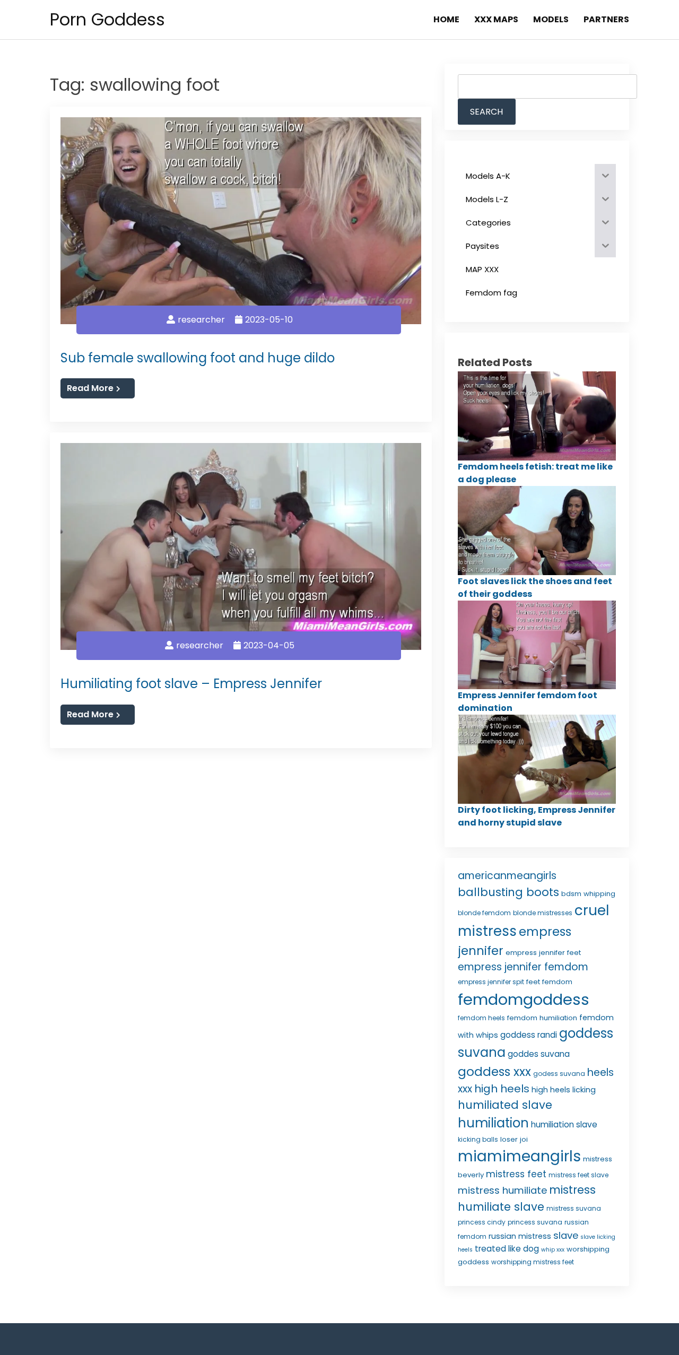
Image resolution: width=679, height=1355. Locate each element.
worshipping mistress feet (532, 1261)
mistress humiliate (502, 1190)
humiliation (493, 1123)
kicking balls (478, 1139)
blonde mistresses (542, 912)
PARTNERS (606, 19)
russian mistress (520, 1236)
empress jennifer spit (491, 981)
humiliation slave (564, 1124)
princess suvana (535, 1222)
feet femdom (549, 982)
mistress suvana (573, 1208)
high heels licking (564, 1089)
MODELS (551, 19)
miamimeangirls (519, 1156)
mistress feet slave (578, 1174)
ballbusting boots (508, 892)
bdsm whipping (588, 894)
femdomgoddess (523, 999)
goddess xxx (494, 1071)
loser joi (514, 1139)
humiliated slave (505, 1105)
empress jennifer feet (543, 953)
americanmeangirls (507, 875)
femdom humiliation (542, 1018)
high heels (501, 1088)
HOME (446, 19)
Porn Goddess (107, 19)
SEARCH (486, 112)
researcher (201, 320)
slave (565, 1235)
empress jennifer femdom (523, 967)
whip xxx (552, 1250)
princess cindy (482, 1222)
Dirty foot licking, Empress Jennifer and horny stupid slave (536, 816)
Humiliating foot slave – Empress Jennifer (191, 683)
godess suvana (559, 1073)
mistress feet (516, 1174)
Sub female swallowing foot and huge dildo (197, 358)
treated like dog (507, 1248)
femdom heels (481, 1017)
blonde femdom (484, 912)
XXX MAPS (496, 19)
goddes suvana (539, 1053)
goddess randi (528, 1034)
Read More (90, 388)
